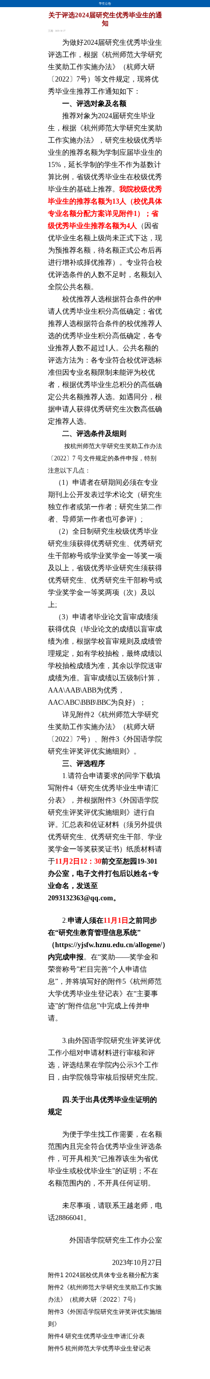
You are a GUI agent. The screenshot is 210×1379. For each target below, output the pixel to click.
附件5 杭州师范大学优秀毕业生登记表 (99, 1348)
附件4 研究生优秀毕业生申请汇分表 (96, 1336)
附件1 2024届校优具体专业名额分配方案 (103, 1275)
